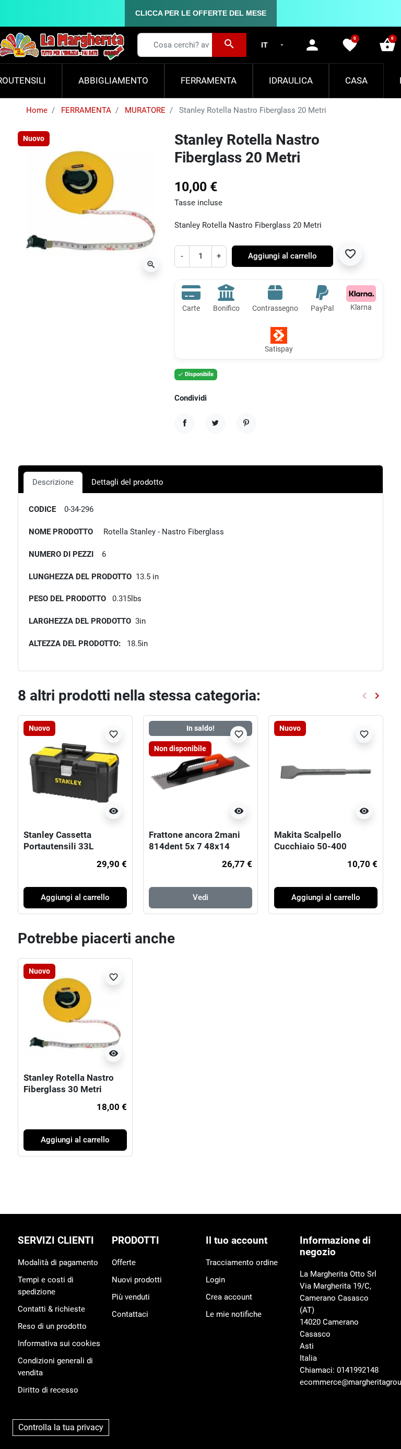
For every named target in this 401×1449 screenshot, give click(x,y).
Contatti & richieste (51, 1309)
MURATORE (145, 110)
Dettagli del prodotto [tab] (127, 482)
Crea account (229, 1297)
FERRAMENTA (86, 110)
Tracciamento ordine (242, 1262)
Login (215, 1279)
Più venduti (131, 1297)
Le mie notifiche (234, 1314)
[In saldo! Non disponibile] (200, 772)
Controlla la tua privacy (60, 1427)
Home (37, 110)
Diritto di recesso (48, 1390)
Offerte (124, 1262)
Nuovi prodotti (137, 1279)
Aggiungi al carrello (282, 256)
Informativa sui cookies (59, 1343)
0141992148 (358, 1370)
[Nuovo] (75, 772)
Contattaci (130, 1314)
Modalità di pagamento (58, 1262)
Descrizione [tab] (53, 482)
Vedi (200, 897)
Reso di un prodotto (52, 1326)
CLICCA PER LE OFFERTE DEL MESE (200, 13)
